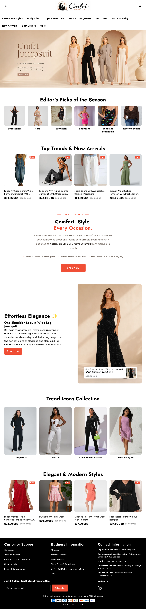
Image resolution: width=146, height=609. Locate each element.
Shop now (13, 351)
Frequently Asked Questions (17, 559)
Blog (53, 573)
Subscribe (60, 588)
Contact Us (9, 550)
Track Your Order (12, 555)
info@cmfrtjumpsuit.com (115, 561)
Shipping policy (11, 564)
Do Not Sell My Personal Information (67, 569)
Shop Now (73, 267)
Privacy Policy (57, 559)
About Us (55, 550)
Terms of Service (59, 555)
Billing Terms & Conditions (63, 564)
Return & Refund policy (14, 569)
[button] (6, 6)
